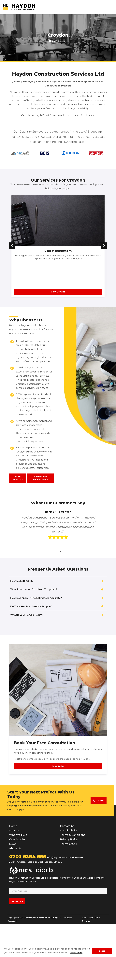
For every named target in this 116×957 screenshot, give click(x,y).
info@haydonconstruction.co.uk (65, 890)
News (12, 876)
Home (13, 858)
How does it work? (21, 613)
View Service (58, 292)
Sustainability (68, 863)
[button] (12, 245)
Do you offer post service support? (31, 639)
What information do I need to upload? (33, 622)
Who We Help (18, 867)
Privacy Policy (69, 872)
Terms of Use (68, 876)
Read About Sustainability (40, 478)
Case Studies (17, 872)
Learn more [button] (76, 952)
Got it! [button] (102, 951)
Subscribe (17, 934)
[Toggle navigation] (111, 7)
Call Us (99, 833)
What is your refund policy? (26, 647)
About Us (15, 881)
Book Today (58, 799)
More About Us (18, 478)
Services (14, 863)
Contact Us (67, 858)
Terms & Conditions (72, 867)
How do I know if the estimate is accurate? (36, 630)
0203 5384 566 (27, 889)
